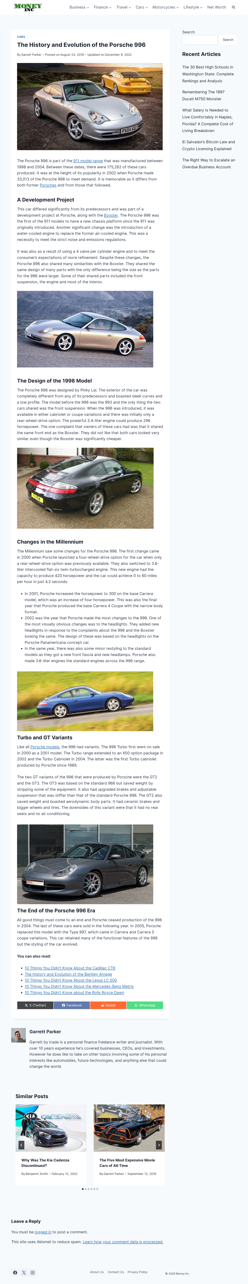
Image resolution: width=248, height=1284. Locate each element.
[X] (24, 1272)
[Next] (159, 1145)
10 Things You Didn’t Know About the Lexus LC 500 (71, 980)
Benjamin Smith (37, 1174)
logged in (43, 1232)
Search (188, 32)
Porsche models (45, 747)
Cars (21, 36)
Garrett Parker (31, 54)
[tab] (83, 1189)
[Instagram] (32, 1272)
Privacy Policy (138, 1272)
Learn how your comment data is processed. (123, 1242)
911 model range (88, 161)
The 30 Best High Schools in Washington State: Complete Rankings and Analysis (208, 74)
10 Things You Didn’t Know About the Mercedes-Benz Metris (79, 986)
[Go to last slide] (21, 1145)
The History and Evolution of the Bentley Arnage (68, 974)
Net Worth (216, 7)
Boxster (111, 215)
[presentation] (51, 1128)
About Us (97, 1272)
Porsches (48, 185)
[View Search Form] (233, 7)
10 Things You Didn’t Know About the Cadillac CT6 (70, 968)
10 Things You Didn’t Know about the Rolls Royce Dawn (74, 992)
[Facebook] (15, 1272)
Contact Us (116, 1272)
